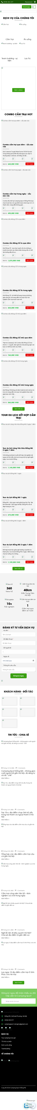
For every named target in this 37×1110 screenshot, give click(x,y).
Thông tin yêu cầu (10, 665)
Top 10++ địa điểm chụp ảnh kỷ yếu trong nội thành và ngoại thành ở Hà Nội (17, 814)
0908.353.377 (8, 2)
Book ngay (26, 7)
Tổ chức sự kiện (6, 1041)
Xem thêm (4, 778)
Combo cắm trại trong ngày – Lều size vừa (17, 194)
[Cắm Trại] (9, 30)
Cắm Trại (10, 39)
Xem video (18, 90)
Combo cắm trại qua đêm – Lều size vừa (18, 145)
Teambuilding (5, 1048)
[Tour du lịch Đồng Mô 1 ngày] (18, 483)
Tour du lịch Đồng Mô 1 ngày (14, 497)
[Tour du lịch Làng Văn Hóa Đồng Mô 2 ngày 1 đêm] (18, 434)
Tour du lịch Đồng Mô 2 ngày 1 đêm (17, 544)
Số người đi (7, 648)
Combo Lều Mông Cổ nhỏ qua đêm (17, 337)
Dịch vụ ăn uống (6, 1045)
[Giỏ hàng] (35, 2)
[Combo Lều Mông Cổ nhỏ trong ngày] (18, 371)
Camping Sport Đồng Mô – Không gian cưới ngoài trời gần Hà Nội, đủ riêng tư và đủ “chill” (18, 773)
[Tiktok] (6, 1028)
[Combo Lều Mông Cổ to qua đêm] (18, 229)
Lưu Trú (27, 58)
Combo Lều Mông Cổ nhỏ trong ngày (18, 385)
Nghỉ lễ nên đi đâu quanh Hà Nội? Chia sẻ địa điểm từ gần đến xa (16, 933)
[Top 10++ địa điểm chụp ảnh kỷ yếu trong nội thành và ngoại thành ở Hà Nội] (18, 794)
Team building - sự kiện (9, 59)
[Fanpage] (2, 1028)
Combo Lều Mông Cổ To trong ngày (17, 290)
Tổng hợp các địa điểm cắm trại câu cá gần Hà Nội (17, 855)
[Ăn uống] (27, 30)
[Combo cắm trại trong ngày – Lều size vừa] (18, 180)
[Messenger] (31, 1100)
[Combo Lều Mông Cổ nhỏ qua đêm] (18, 324)
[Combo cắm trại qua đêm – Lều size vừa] (18, 131)
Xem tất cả (18, 409)
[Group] (10, 1028)
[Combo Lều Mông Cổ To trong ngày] (18, 276)
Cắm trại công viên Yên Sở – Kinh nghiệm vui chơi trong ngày (15, 894)
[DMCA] (4, 1060)
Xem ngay (30, 164)
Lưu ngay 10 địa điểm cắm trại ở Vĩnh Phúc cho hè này (17, 973)
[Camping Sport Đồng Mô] (10, 1012)
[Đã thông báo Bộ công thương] (14, 1060)
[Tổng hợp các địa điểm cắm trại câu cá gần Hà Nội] (18, 836)
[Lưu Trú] (27, 49)
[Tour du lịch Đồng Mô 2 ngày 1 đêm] (18, 531)
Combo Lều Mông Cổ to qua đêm (17, 243)
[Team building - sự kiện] (9, 49)
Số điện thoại (8, 639)
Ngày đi (6, 656)
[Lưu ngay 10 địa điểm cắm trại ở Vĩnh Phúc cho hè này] (18, 954)
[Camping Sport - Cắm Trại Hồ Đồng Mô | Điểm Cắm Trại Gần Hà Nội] (8, 7)
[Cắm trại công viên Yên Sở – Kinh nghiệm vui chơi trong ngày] (18, 875)
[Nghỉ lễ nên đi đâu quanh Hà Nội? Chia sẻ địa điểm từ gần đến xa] (18, 915)
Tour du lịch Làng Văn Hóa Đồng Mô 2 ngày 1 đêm (18, 449)
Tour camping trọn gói (8, 1038)
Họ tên (6, 630)
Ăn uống (27, 39)
